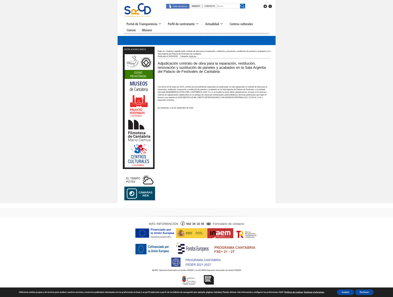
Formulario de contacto (228, 223)
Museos (147, 30)
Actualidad (212, 24)
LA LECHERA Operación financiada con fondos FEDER (218, 270)
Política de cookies (293, 292)
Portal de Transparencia (141, 24)
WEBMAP (196, 6)
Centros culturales (241, 24)
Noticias (192, 56)
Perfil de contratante (181, 24)
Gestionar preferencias (314, 292)
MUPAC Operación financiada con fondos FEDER (172, 270)
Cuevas (131, 30)
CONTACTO (210, 6)
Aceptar (345, 292)
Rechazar (364, 292)
